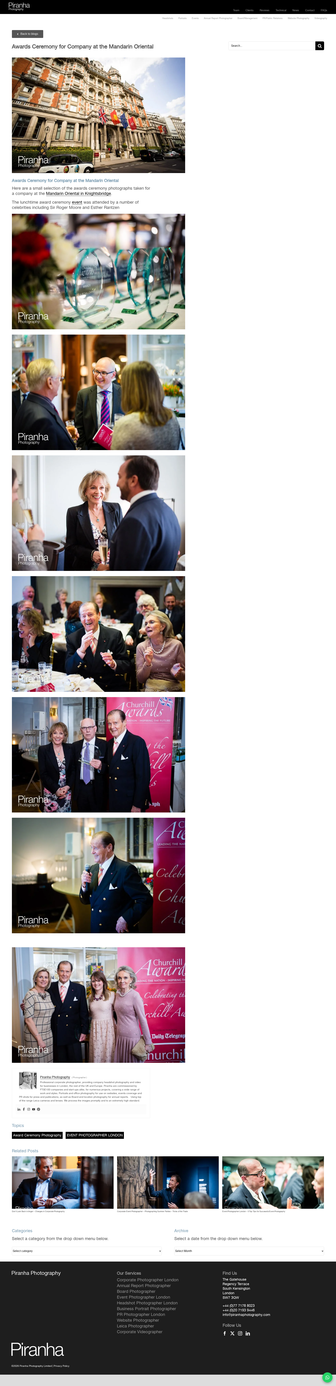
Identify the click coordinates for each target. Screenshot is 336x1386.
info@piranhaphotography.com (246, 1315)
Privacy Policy (61, 1366)
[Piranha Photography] (19, 4)
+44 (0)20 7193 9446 (239, 1310)
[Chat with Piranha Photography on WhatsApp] (327, 1377)
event (77, 202)
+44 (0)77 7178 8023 (239, 1306)
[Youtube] (33, 1110)
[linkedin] (248, 1333)
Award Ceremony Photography (37, 1135)
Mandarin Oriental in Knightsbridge (78, 193)
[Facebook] (23, 1110)
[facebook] (225, 1333)
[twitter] (232, 1333)
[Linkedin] (18, 1110)
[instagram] (240, 1333)
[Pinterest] (38, 1110)
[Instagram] (28, 1110)
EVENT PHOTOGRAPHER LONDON (95, 1135)
